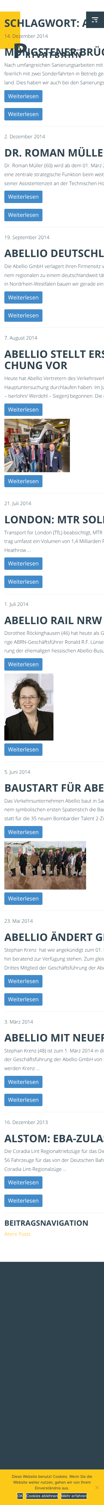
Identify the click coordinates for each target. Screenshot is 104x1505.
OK (20, 1496)
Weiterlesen (23, 96)
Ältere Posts (17, 1234)
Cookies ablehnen (42, 1496)
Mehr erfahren (73, 1496)
